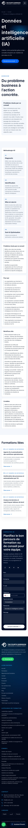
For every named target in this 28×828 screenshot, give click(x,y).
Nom (4, 572)
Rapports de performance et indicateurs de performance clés (13, 764)
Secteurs (4, 678)
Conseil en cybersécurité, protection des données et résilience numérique (12, 782)
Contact (4, 688)
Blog (3, 690)
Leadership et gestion (7, 711)
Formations (4, 671)
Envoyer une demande (7, 693)
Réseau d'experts (6, 698)
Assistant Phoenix (19, 824)
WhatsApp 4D (8, 659)
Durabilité (4, 761)
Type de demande (8, 599)
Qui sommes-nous (6, 685)
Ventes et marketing (7, 720)
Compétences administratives (9, 717)
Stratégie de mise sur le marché (10, 754)
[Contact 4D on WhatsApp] (4, 824)
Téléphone (6, 592)
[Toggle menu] (24, 3)
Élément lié (6, 605)
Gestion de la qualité (7, 727)
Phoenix (4, 683)
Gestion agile (5, 732)
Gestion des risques (7, 751)
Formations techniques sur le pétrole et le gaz (13, 725)
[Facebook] (14, 567)
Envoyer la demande (13, 626)
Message (5, 612)
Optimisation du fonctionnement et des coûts (13, 759)
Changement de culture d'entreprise (11, 722)
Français (18, 814)
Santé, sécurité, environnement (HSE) (11, 735)
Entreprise (6, 579)
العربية (11, 814)
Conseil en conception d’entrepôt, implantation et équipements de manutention (14, 778)
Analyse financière (6, 768)
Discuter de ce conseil (9, 61)
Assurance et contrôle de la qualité (10, 770)
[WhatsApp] (5, 567)
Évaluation (4, 680)
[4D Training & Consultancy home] (11, 3)
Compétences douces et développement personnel (12, 714)
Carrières (4, 695)
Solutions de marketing (7, 772)
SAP (3, 730)
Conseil (9, 12)
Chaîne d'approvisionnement (9, 775)
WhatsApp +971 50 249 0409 (11, 805)
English (4, 814)
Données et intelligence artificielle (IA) (12, 14)
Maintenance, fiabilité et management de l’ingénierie (12, 742)
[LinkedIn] (18, 567)
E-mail (5, 585)
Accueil (3, 12)
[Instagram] (9, 567)
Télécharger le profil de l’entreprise (10, 703)
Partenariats (5, 700)
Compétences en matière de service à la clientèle (12, 738)
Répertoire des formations (8, 673)
